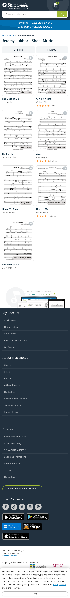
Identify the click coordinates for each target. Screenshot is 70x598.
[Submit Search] (62, 14)
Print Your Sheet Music (16, 340)
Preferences (10, 334)
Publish (8, 378)
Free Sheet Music (13, 463)
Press (7, 372)
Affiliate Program (12, 385)
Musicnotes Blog (12, 443)
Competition (10, 477)
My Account (10, 313)
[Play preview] (31, 58)
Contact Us (9, 392)
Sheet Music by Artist (15, 437)
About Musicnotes (15, 357)
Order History (11, 327)
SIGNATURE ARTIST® (15, 450)
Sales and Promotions (15, 457)
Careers (8, 365)
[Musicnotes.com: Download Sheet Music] (15, 6)
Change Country (9, 556)
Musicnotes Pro (12, 320)
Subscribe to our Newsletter (22, 489)
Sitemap (8, 470)
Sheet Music (8, 35)
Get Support (10, 347)
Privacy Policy (11, 412)
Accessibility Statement (16, 399)
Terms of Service (12, 405)
